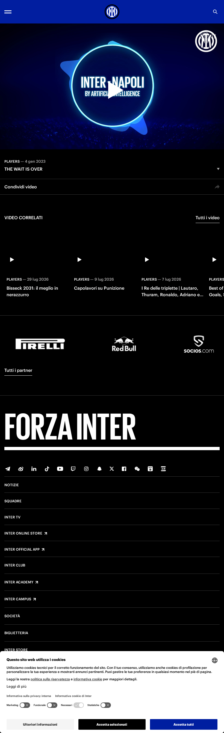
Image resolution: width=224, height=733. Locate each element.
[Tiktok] (47, 468)
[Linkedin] (34, 468)
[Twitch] (73, 468)
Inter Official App (22, 549)
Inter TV (12, 517)
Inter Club (14, 565)
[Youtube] (60, 468)
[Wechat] (137, 468)
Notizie (11, 485)
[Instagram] (86, 468)
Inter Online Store (23, 533)
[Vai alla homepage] (112, 11)
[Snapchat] (99, 468)
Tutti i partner (18, 370)
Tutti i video (208, 217)
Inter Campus (17, 599)
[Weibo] (20, 468)
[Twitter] (111, 468)
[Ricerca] (215, 11)
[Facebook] (124, 468)
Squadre (13, 501)
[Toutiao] (163, 468)
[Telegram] (7, 468)
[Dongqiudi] (150, 468)
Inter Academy (18, 582)
